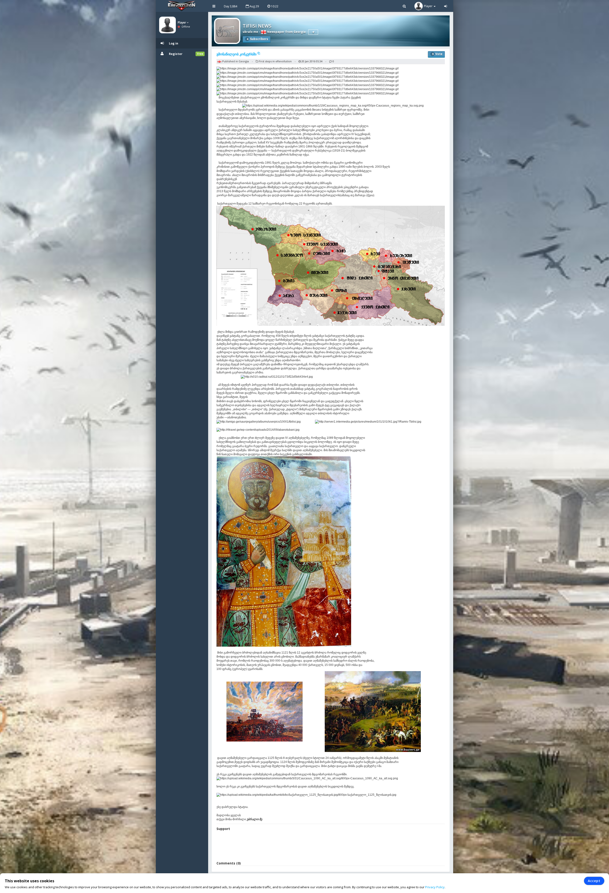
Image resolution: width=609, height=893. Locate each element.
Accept (594, 880)
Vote (437, 54)
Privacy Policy (435, 887)
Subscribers (257, 39)
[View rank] (313, 32)
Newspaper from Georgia (286, 32)
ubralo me (250, 32)
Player (182, 22)
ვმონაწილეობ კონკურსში (236, 54)
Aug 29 (254, 6)
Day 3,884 (230, 6)
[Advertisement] (330, 846)
